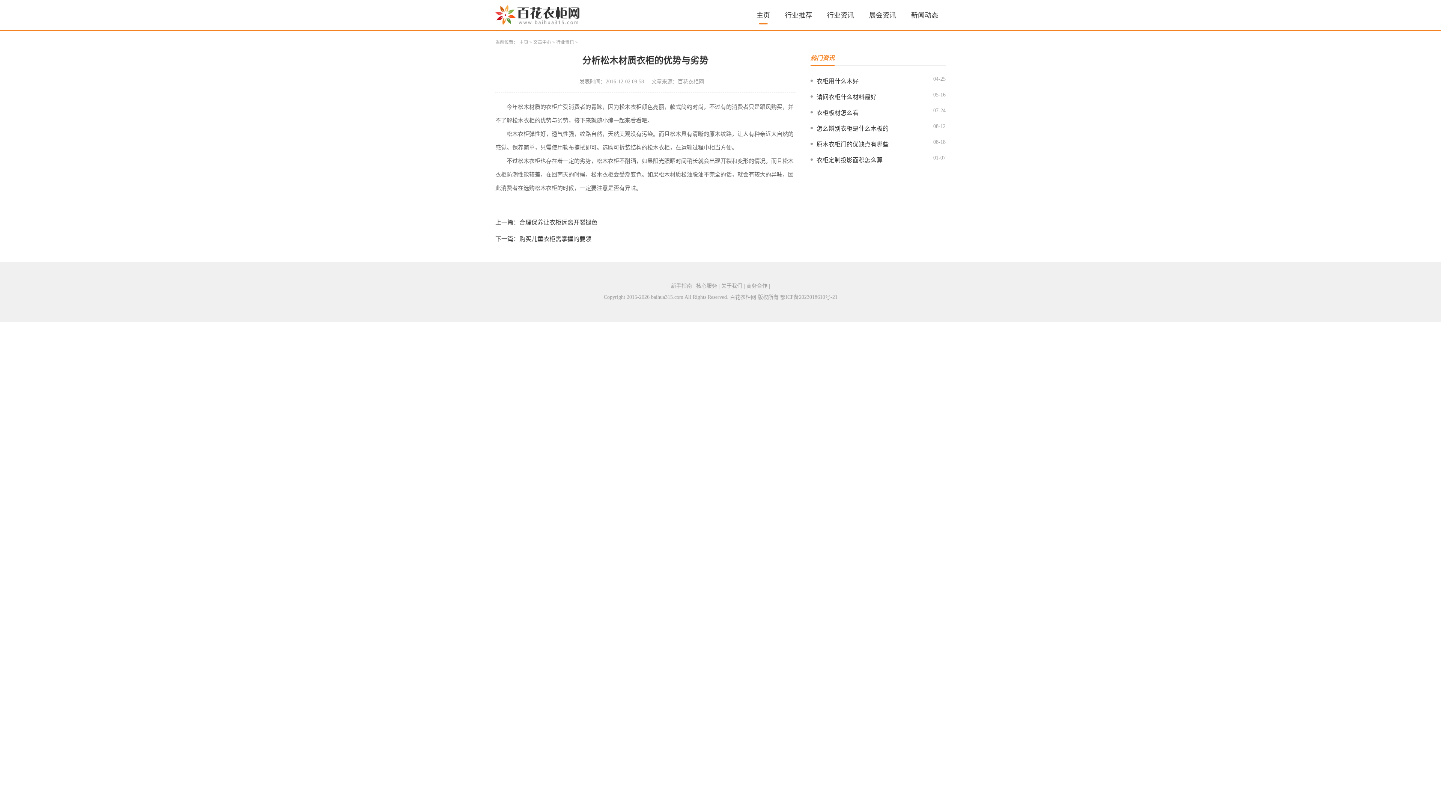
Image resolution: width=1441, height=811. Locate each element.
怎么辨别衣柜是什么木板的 (853, 128)
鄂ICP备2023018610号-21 (809, 297)
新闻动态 (924, 15)
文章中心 (542, 42)
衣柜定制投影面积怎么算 (850, 160)
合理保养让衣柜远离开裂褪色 (558, 222)
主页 (763, 15)
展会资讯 (882, 15)
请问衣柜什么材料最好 (847, 97)
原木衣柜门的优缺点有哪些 (853, 144)
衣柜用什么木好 (838, 81)
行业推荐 (798, 15)
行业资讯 (840, 15)
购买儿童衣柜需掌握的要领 (555, 239)
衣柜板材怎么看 (838, 113)
